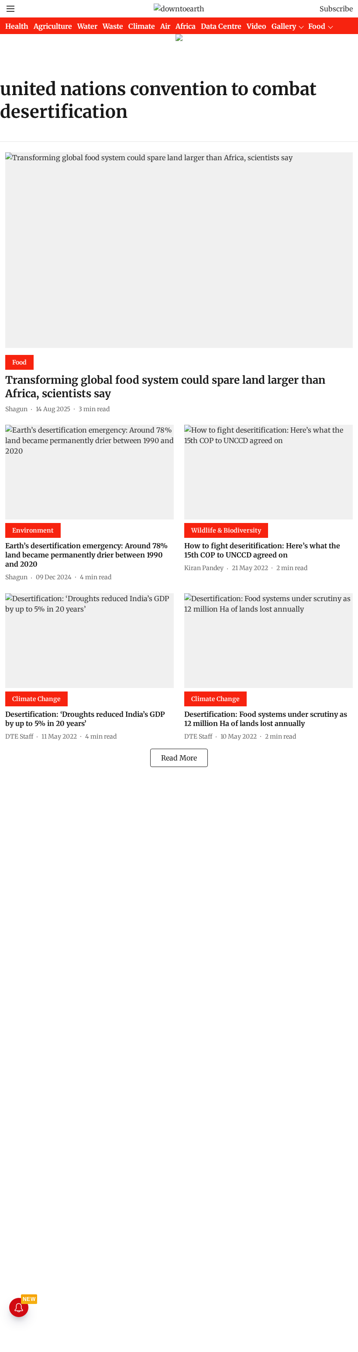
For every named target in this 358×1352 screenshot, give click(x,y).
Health (16, 26)
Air (165, 26)
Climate (141, 26)
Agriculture (53, 26)
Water (87, 26)
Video (256, 26)
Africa (186, 26)
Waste (113, 26)
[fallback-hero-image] (179, 250)
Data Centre (221, 26)
